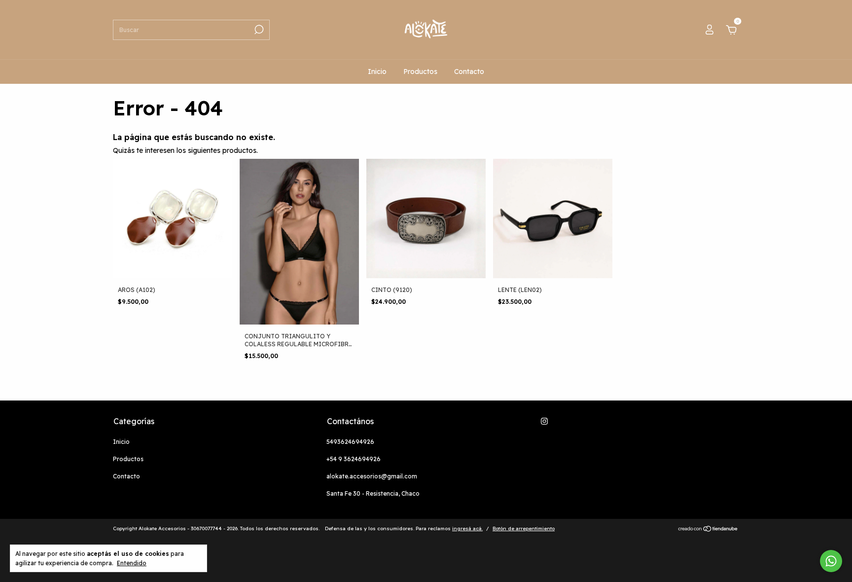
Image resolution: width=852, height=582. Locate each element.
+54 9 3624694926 (353, 459)
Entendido (131, 563)
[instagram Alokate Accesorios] (544, 421)
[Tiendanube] (708, 529)
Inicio (377, 71)
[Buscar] (258, 29)
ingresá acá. (467, 528)
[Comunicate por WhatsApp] (831, 561)
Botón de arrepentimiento (524, 528)
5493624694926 (350, 441)
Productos (420, 71)
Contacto (469, 71)
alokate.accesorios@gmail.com (371, 476)
